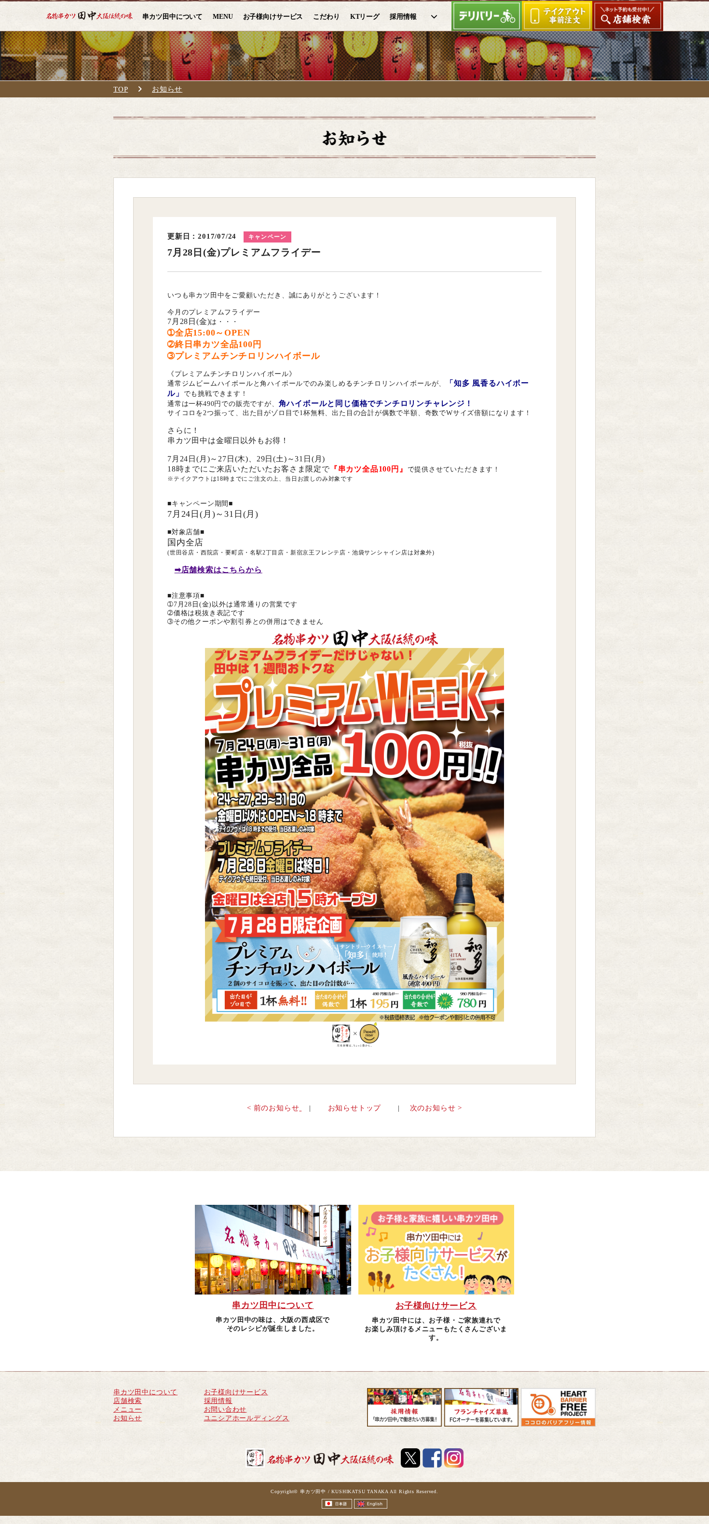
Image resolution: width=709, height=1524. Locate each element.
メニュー (127, 1409)
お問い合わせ (225, 1409)
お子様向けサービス (236, 1392)
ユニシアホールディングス (247, 1418)
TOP (120, 89)
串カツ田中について (145, 1392)
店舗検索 (127, 1400)
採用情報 (218, 1400)
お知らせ (167, 89)
